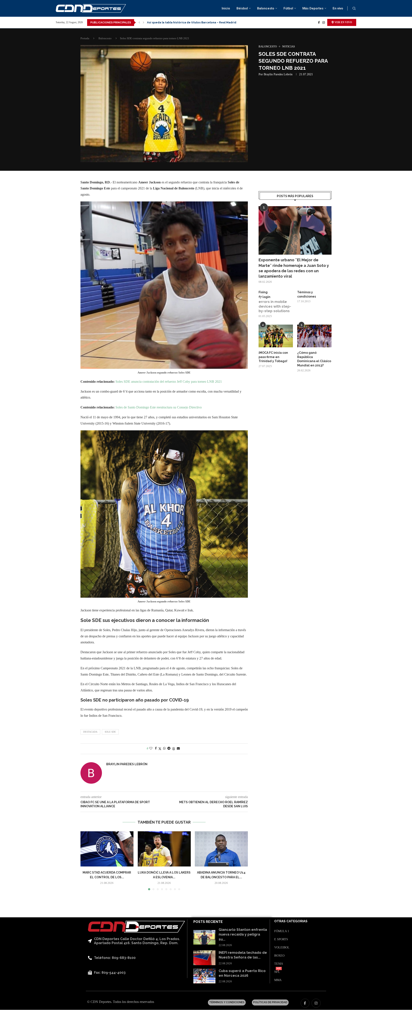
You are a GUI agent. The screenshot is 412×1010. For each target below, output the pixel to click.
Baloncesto (265, 8)
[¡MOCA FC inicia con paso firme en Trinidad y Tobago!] (276, 336)
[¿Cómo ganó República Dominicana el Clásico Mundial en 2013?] (314, 336)
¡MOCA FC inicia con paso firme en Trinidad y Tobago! (273, 357)
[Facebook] (319, 22)
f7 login (264, 297)
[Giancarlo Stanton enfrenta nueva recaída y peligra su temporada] (204, 937)
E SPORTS (281, 939)
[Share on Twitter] (159, 749)
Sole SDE (110, 731)
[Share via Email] (178, 748)
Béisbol (242, 8)
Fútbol (288, 8)
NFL (277, 972)
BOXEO (279, 955)
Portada (84, 38)
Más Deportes (312, 8)
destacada (90, 731)
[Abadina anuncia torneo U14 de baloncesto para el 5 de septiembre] (221, 848)
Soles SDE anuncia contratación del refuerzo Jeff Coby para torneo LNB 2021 (168, 381)
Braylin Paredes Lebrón (278, 74)
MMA (278, 980)
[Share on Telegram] (168, 748)
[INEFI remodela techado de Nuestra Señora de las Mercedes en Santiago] (204, 957)
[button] (139, 22)
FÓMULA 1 (281, 931)
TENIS (278, 963)
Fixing (263, 292)
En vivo (338, 8)
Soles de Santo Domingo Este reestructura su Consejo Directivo (158, 407)
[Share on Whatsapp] (164, 748)
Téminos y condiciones (306, 294)
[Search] (354, 8)
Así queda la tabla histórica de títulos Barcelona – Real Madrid (191, 19)
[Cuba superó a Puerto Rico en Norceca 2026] (204, 976)
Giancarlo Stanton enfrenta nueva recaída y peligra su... (243, 934)
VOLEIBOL (281, 947)
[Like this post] (150, 748)
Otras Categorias (290, 921)
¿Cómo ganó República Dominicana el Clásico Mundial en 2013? (314, 359)
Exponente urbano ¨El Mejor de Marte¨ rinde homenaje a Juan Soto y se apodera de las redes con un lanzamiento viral (294, 268)
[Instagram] (323, 22)
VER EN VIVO (343, 22)
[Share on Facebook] (156, 748)
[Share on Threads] (173, 749)
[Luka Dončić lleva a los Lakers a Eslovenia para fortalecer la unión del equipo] (164, 848)
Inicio (226, 8)
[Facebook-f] (305, 1003)
